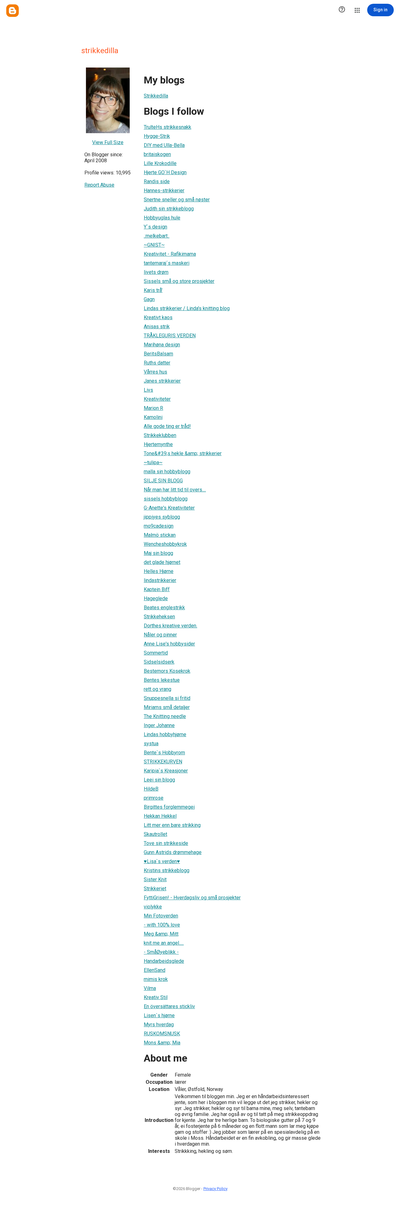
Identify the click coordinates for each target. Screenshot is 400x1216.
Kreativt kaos (158, 317)
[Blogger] (12, 10)
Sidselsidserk (159, 662)
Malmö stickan (160, 535)
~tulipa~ (153, 462)
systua (151, 743)
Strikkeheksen (159, 617)
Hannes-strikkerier (164, 190)
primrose (153, 798)
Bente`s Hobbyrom (164, 753)
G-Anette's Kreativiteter (169, 508)
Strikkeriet (155, 889)
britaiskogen (157, 154)
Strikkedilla (156, 96)
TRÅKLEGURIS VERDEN (170, 336)
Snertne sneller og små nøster (177, 200)
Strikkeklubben (160, 435)
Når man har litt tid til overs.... (175, 490)
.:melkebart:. (156, 236)
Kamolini (153, 417)
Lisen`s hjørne (159, 1015)
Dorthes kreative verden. (170, 626)
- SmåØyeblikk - (161, 952)
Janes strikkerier (162, 381)
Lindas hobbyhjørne (165, 734)
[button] (341, 10)
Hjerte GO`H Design (165, 172)
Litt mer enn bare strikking (172, 825)
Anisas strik (157, 326)
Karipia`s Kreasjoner (166, 771)
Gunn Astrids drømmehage (173, 852)
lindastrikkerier (160, 580)
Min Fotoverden (161, 916)
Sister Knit (155, 879)
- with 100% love (162, 925)
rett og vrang (157, 689)
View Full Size (107, 142)
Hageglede (156, 598)
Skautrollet (155, 834)
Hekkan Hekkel (160, 816)
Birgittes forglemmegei (169, 807)
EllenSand (154, 970)
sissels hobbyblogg (166, 499)
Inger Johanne (159, 725)
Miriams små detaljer (167, 707)
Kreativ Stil (156, 997)
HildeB (151, 789)
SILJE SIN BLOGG (163, 481)
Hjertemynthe (158, 444)
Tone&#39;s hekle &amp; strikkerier (183, 453)
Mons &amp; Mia (162, 1043)
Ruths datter (157, 363)
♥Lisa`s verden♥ (162, 861)
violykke (153, 907)
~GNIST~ (154, 245)
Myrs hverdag (159, 1025)
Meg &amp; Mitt (161, 934)
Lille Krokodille (160, 163)
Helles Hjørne (158, 571)
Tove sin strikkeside (166, 843)
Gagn (149, 299)
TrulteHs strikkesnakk (167, 127)
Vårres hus (155, 372)
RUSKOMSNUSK (162, 1034)
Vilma (150, 988)
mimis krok (156, 979)
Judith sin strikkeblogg (169, 209)
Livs (148, 390)
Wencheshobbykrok (165, 544)
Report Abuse (99, 185)
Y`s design (155, 227)
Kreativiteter (157, 399)
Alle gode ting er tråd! (167, 426)
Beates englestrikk (164, 608)
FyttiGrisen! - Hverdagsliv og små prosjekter (192, 898)
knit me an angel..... (164, 943)
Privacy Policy (215, 1188)
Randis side (157, 181)
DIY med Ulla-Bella (164, 145)
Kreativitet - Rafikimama (170, 254)
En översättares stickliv (169, 1006)
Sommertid (156, 653)
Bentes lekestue (162, 680)
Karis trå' (153, 290)
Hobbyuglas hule (162, 218)
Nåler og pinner (160, 635)
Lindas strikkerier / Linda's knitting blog (187, 308)
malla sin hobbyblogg (167, 472)
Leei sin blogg (159, 780)
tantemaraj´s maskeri (166, 263)
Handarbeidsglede (164, 961)
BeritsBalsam (158, 354)
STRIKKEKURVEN (163, 762)
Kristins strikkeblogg (166, 870)
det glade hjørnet (162, 562)
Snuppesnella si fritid (167, 698)
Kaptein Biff (157, 589)
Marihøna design (162, 345)
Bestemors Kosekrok (167, 671)
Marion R (153, 408)
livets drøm (156, 272)
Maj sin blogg (158, 553)
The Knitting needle (165, 716)
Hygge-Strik (157, 136)
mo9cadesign (158, 526)
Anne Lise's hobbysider (169, 644)
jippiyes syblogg (162, 517)
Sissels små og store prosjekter (179, 281)
